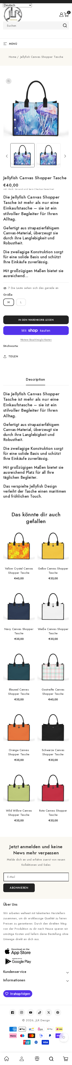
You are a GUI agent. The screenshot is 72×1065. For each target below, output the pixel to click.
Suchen (64, 25)
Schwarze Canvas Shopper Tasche (53, 752)
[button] (66, 14)
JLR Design (43, 1020)
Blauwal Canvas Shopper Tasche (18, 691)
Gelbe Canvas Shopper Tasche (53, 570)
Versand (19, 189)
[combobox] (36, 25)
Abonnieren (19, 888)
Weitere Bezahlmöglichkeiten (36, 340)
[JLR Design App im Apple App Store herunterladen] (36, 951)
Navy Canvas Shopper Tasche (18, 631)
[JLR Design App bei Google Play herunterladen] (36, 961)
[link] (6, 1060)
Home (13, 57)
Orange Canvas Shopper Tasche (18, 752)
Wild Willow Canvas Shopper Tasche (19, 812)
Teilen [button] (13, 356)
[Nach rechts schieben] (65, 156)
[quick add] (29, 531)
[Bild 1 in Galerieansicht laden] (22, 155)
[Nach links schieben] (6, 156)
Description (35, 379)
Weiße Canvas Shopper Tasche (53, 631)
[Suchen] (51, 1059)
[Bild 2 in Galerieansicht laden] (48, 155)
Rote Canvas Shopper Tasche (53, 812)
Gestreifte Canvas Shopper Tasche (53, 691)
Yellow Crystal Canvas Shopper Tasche (19, 570)
